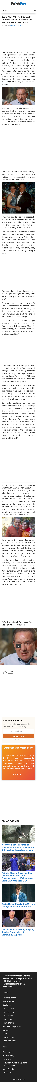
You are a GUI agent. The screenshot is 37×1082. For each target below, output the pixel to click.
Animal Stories (9, 1001)
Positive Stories (19, 25)
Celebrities (7, 1005)
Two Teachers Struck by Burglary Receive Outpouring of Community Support (18, 932)
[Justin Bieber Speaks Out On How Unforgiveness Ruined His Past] (18, 900)
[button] (35, 10)
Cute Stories (8, 1015)
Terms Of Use (8, 1052)
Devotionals (7, 1019)
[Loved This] (4, 672)
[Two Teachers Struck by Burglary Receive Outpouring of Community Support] (18, 926)
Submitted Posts (9, 1041)
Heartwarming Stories (12, 1026)
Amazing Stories (9, 998)
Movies (6, 1030)
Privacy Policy (8, 1055)
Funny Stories (8, 1023)
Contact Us (7, 1072)
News (5, 1033)
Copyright (7, 1059)
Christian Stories (9, 1012)
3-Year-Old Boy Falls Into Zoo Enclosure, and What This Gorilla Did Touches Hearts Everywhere (18, 847)
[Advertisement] (18, 39)
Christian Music (9, 1008)
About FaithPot (9, 1069)
